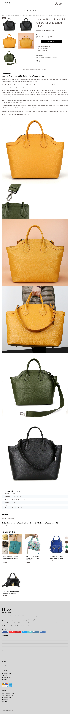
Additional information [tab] (35, 69)
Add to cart (51, 41)
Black (38, 36)
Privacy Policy (5, 701)
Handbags (44, 10)
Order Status (4, 675)
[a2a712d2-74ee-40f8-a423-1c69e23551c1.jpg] (26, 41)
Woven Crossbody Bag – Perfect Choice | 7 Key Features (33, 558)
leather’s (56, 84)
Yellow (51, 36)
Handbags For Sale (44, 57)
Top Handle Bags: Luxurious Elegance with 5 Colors (11, 592)
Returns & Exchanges (6, 673)
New (3, 639)
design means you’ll (27, 107)
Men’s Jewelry (38, 10)
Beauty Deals (41, 58)
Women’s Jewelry (30, 10)
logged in (10, 525)
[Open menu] (64, 3)
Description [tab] (26, 69)
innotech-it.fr (10, 710)
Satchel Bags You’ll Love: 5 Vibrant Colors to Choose (57, 557)
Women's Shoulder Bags (52, 57)
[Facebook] (37, 61)
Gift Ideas (4, 650)
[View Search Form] (35, 3)
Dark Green (45, 36)
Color (37, 34)
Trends (3, 656)
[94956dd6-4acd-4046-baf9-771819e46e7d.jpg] (9, 41)
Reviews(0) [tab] (44, 69)
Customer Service (6, 677)
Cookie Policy (5, 699)
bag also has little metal (61, 92)
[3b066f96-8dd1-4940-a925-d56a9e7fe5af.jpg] (9, 57)
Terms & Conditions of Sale (8, 695)
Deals (25, 10)
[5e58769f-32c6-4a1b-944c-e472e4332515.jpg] (26, 24)
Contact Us (4, 679)
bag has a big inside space (22, 90)
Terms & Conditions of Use (8, 693)
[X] (40, 61)
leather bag (7, 111)
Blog (5, 665)
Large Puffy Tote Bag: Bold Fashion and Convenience (10, 557)
